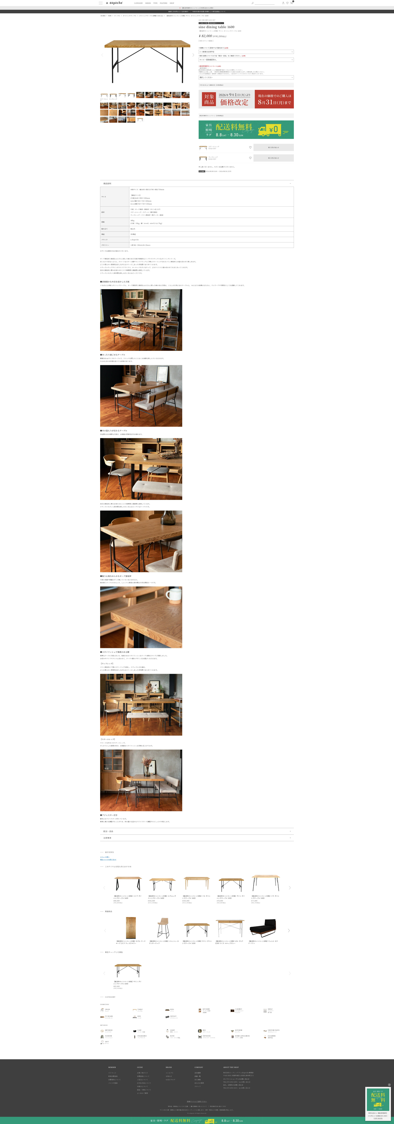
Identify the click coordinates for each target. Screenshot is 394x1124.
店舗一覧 (198, 1076)
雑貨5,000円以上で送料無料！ (179, 11)
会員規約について (114, 1080)
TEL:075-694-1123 (230, 1088)
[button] (105, 930)
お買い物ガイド (142, 1073)
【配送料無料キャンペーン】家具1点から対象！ (197, 8)
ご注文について (142, 1080)
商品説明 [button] (107, 183)
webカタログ (170, 1080)
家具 (109, 16)
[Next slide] (289, 887)
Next (192, 55)
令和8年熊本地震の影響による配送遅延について (209, 11)
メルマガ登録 (113, 1083)
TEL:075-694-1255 (230, 1082)
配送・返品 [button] (108, 831)
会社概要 (198, 1073)
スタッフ (198, 1086)
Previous (102, 55)
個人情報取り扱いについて (199, 1106)
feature (163, 3)
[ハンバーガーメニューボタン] (100, 3)
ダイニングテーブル (129, 16)
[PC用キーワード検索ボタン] (252, 3)
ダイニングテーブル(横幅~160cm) (151, 16)
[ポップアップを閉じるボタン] (389, 1084)
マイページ (112, 1073)
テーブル (117, 16)
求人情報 (198, 1080)
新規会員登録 (113, 1076)
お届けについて (142, 1086)
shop (172, 3)
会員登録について (143, 1076)
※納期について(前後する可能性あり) (213, 48)
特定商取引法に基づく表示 (218, 1106)
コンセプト (170, 1073)
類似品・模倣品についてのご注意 (178, 1106)
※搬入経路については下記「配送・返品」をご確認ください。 (222, 56)
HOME (103, 16)
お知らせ (169, 1076)
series (148, 3)
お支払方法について (144, 1083)
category (138, 3)
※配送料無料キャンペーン (210, 66)
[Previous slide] (104, 887)
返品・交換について (144, 1090)
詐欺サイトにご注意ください (197, 1101)
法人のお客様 (199, 1083)
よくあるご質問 (142, 1093)
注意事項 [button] (107, 837)
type (155, 3)
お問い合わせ (245, 1082)
